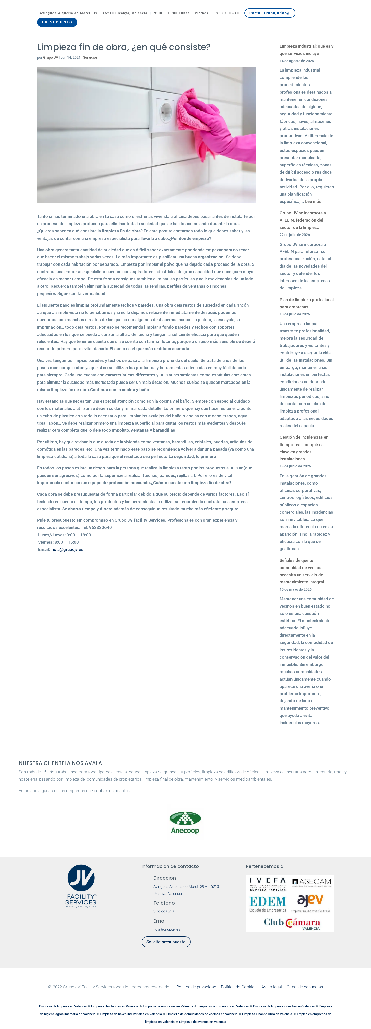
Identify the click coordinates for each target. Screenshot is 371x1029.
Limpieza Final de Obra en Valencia (267, 1014)
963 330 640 (227, 13)
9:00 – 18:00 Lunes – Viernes (181, 13)
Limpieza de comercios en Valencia (223, 1006)
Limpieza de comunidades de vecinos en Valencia (201, 1014)
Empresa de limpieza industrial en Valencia (284, 1006)
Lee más (313, 201)
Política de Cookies (239, 986)
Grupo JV (50, 57)
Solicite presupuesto (166, 941)
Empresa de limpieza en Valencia (63, 1006)
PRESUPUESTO (57, 22)
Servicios (90, 57)
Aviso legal (271, 986)
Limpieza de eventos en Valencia (202, 1022)
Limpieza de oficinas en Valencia (114, 1006)
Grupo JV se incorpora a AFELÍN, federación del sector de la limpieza (303, 220)
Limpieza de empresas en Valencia (168, 1006)
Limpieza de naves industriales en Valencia (131, 1014)
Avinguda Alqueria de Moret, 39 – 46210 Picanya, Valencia (93, 13)
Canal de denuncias (305, 986)
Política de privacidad (196, 986)
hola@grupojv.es (67, 549)
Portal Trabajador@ (269, 13)
